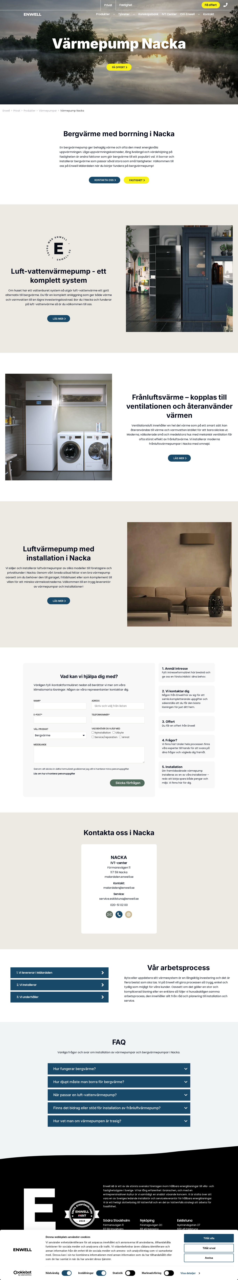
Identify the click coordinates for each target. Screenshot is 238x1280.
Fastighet (125, 5)
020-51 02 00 (119, 905)
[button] (113, 14)
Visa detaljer (188, 1273)
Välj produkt (41, 729)
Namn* (37, 700)
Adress (96, 700)
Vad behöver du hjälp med (106, 728)
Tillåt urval (209, 1248)
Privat (108, 5)
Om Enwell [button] (187, 14)
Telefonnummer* (101, 714)
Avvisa (209, 1257)
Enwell (6, 110)
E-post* (38, 714)
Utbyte (120, 732)
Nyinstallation (103, 732)
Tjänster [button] (124, 14)
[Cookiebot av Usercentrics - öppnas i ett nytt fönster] (22, 1273)
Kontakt (208, 14)
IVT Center (169, 14)
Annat (125, 737)
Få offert (211, 5)
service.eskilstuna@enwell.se (119, 899)
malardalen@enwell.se (119, 888)
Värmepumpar (48, 110)
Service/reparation (106, 737)
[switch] (101, 1273)
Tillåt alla (209, 1238)
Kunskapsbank (148, 14)
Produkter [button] (103, 14)
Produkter (29, 110)
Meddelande (40, 744)
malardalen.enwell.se (119, 877)
